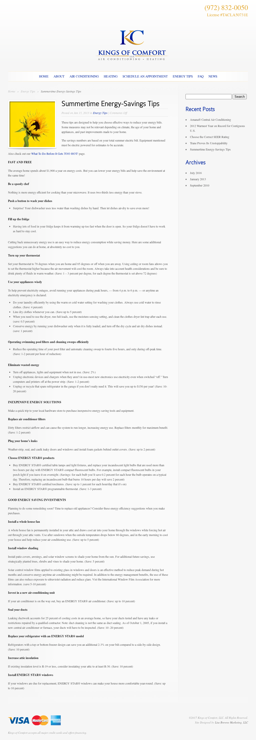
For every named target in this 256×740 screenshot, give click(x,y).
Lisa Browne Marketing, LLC (231, 722)
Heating (111, 76)
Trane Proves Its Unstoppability (209, 143)
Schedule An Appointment (145, 76)
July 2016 (196, 173)
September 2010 (199, 185)
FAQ (201, 76)
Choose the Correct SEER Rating (209, 137)
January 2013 (198, 179)
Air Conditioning (84, 76)
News (212, 76)
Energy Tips (183, 76)
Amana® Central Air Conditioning (210, 120)
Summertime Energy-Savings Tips (210, 149)
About (59, 76)
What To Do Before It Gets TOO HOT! (54, 154)
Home (43, 76)
